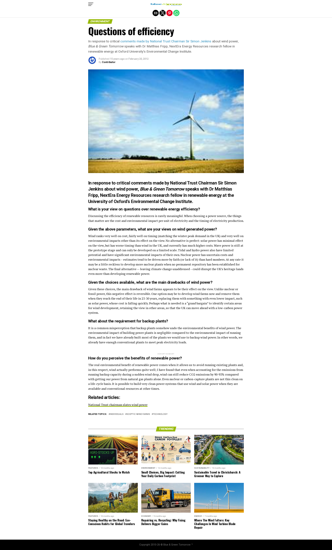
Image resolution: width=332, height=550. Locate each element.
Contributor (109, 62)
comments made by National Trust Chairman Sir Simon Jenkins (165, 41)
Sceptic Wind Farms (138, 414)
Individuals (116, 414)
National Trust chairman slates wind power (117, 405)
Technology (160, 414)
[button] (90, 4)
